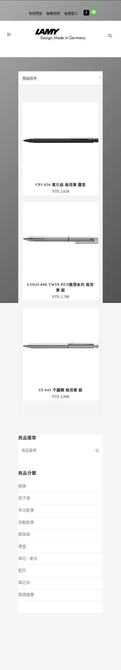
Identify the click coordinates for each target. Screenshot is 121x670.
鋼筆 (22, 486)
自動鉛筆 (26, 522)
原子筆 (24, 498)
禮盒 (22, 546)
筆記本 (24, 583)
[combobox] (60, 78)
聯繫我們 (53, 14)
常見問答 (35, 14)
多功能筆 (26, 510)
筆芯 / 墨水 (27, 558)
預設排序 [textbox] (29, 78)
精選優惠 (26, 595)
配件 (22, 570)
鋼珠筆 (24, 534)
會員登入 (71, 14)
